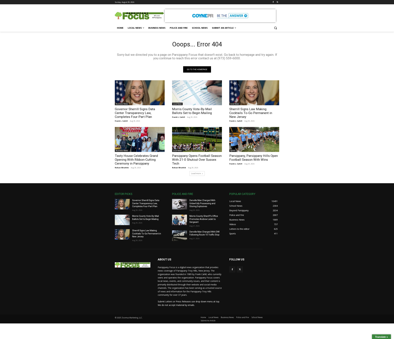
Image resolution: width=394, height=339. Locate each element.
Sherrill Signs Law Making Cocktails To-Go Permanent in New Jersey (250, 113)
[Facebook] (273, 2)
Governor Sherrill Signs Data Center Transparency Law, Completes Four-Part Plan (135, 113)
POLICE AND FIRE (182, 194)
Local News (177, 104)
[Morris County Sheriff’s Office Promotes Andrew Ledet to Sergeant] (179, 220)
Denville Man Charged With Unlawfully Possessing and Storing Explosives (202, 203)
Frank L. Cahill (121, 121)
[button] (275, 28)
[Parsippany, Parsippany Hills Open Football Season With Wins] (254, 139)
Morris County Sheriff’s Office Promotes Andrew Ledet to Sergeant (203, 219)
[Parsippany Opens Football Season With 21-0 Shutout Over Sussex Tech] (197, 139)
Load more (196, 173)
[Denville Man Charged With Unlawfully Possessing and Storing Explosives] (179, 204)
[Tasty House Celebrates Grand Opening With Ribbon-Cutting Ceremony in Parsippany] (140, 139)
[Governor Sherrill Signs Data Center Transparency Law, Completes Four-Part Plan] (140, 92)
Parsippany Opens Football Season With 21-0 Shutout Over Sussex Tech (197, 159)
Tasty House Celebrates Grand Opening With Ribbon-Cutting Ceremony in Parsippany (136, 159)
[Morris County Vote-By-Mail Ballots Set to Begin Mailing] (197, 92)
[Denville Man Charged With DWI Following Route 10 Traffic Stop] (179, 235)
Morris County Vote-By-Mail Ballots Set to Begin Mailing (192, 111)
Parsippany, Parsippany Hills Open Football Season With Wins (253, 157)
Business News (122, 104)
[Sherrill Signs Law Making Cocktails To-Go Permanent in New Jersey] (254, 92)
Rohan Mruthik (122, 167)
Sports (232, 150)
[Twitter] (277, 2)
